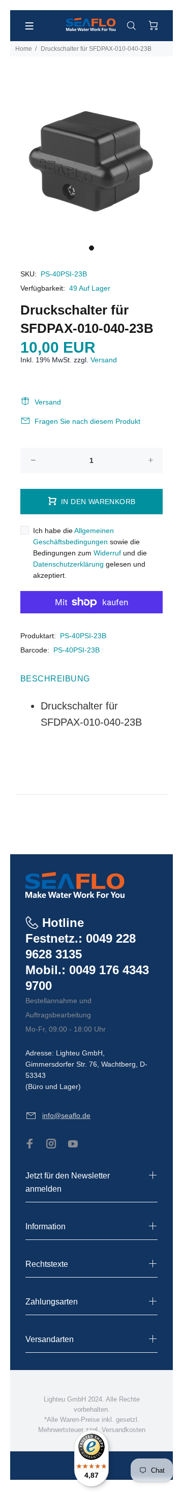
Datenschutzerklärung (68, 564)
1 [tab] (91, 248)
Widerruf (107, 553)
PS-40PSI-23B (83, 636)
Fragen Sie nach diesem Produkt (87, 421)
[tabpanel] (91, 158)
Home (23, 48)
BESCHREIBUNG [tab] (55, 678)
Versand (103, 360)
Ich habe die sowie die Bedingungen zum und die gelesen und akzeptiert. (90, 552)
